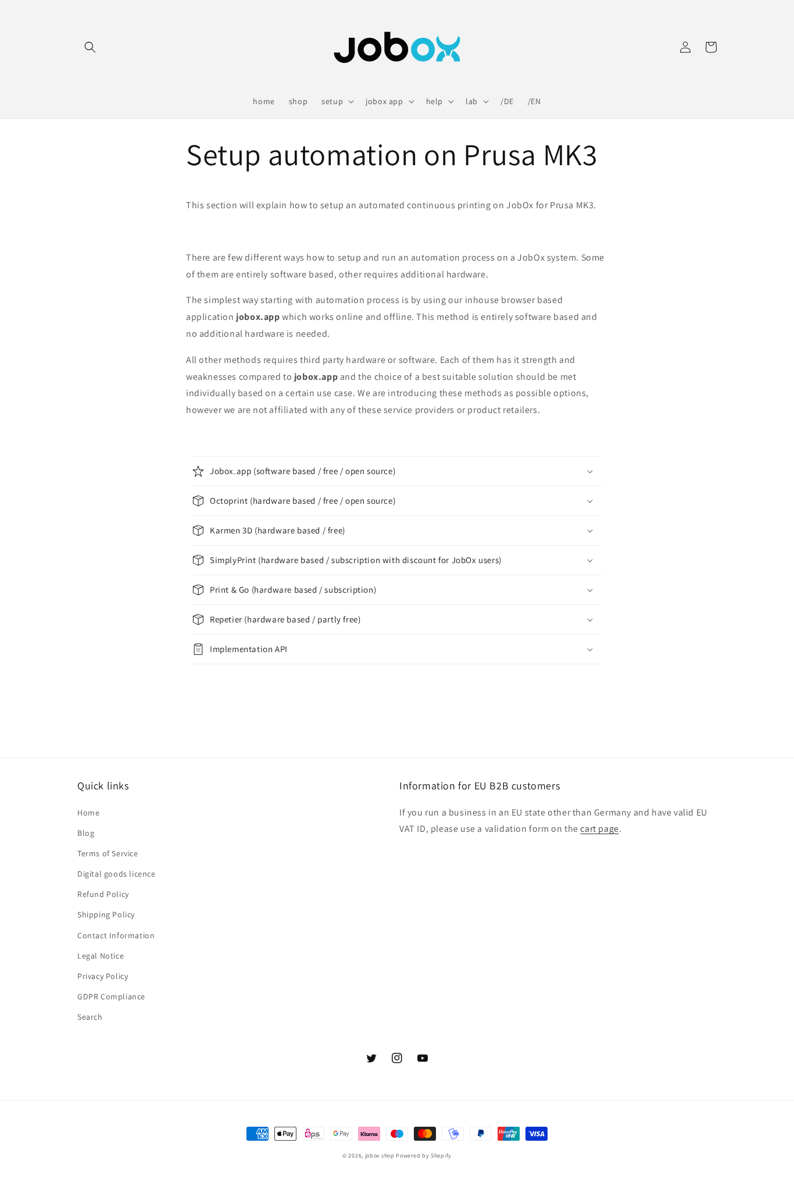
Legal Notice (100, 955)
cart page (599, 829)
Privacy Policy (102, 976)
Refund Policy (103, 894)
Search (90, 1017)
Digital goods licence (116, 873)
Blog (85, 833)
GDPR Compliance (111, 996)
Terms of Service (107, 853)
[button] (90, 47)
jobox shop (380, 1155)
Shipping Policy (106, 914)
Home (88, 812)
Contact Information (116, 935)
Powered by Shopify (424, 1155)
